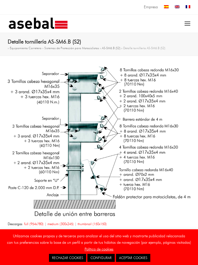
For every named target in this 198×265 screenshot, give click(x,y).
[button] (187, 23)
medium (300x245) (60, 224)
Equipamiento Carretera (26, 48)
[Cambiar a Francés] (188, 7)
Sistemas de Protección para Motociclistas (71, 48)
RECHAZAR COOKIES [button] (67, 258)
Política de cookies (99, 249)
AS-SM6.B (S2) (111, 48)
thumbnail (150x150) (92, 224)
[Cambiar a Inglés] (177, 7)
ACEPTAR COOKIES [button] (133, 258)
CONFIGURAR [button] (101, 258)
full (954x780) (34, 224)
